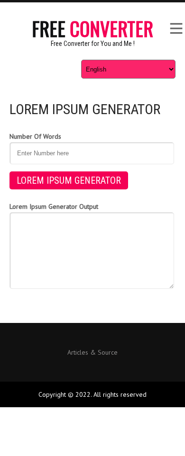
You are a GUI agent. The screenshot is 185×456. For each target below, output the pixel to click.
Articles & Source (92, 353)
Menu (175, 28)
